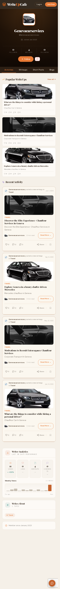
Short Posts (38, 69)
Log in (39, 4)
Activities (8, 69)
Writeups (23, 69)
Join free (51, 4)
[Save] (50, 244)
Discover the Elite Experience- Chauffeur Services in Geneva (25, 222)
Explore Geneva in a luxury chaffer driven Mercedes (25, 288)
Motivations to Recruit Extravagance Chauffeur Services (28, 352)
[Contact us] (52, 583)
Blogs (52, 69)
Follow (27, 59)
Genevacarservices (16, 235)
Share (41, 244)
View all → (51, 79)
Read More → (45, 235)
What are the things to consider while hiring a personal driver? (27, 415)
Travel (7, 217)
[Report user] (37, 59)
